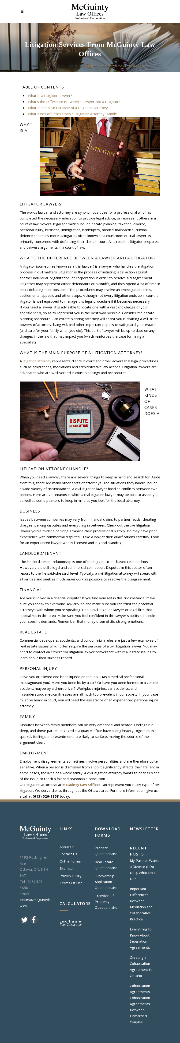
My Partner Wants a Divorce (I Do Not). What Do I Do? (144, 869)
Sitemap (66, 868)
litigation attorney (37, 361)
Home (36, 66)
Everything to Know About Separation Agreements (141, 938)
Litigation (74, 66)
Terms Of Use (71, 882)
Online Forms (70, 861)
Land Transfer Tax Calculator (71, 922)
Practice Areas (54, 66)
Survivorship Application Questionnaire (106, 881)
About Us (67, 846)
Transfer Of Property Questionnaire (106, 901)
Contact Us (68, 854)
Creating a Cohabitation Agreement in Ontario (141, 966)
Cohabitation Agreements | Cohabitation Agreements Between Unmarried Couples (141, 1003)
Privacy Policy (71, 875)
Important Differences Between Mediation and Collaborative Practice (141, 903)
